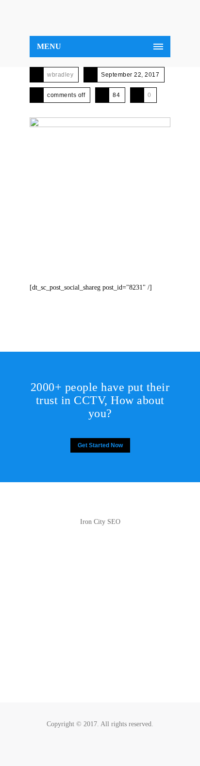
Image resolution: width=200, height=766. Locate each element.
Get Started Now (100, 445)
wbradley (60, 74)
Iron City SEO (100, 521)
